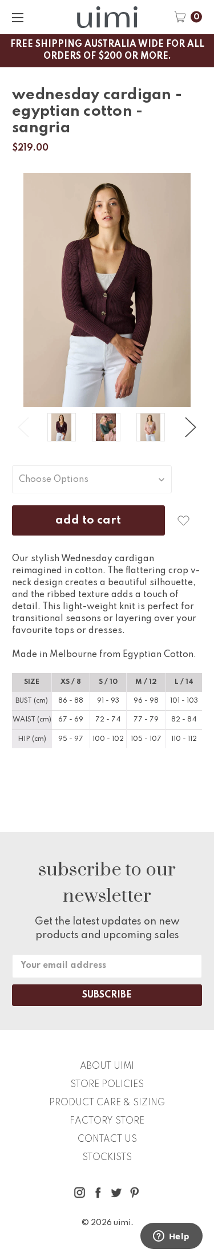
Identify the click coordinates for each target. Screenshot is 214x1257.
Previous (23, 427)
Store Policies (107, 1084)
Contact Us (107, 1139)
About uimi (107, 1066)
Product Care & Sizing (107, 1103)
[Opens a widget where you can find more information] (171, 1237)
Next (190, 427)
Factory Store (107, 1121)
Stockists (107, 1157)
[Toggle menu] (17, 17)
